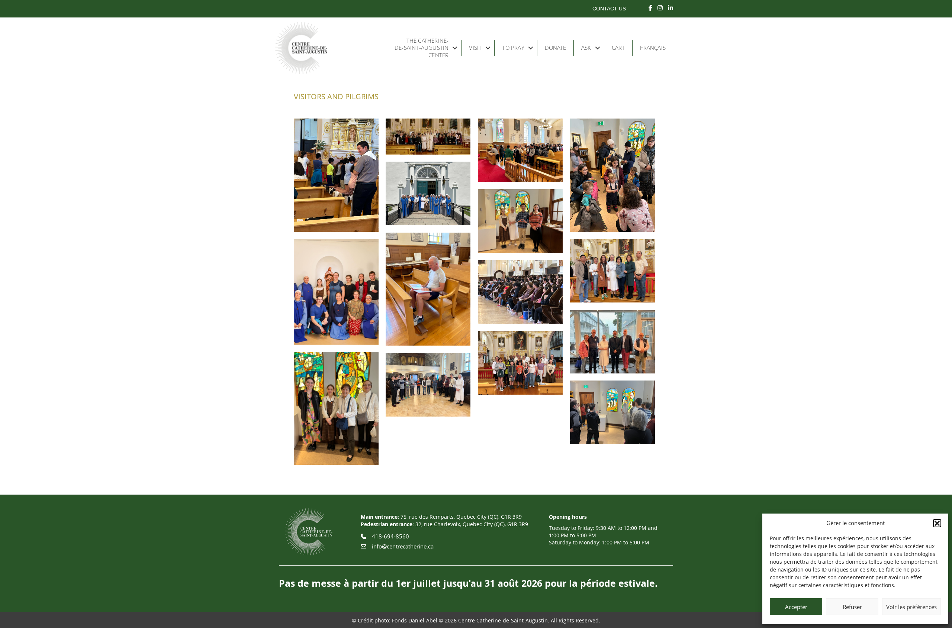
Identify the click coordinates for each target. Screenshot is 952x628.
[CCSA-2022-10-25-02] (428, 385)
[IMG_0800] (428, 289)
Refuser (852, 607)
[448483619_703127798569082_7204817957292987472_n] (336, 292)
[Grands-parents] (520, 363)
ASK (586, 47)
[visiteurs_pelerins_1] (428, 137)
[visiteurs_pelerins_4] (612, 175)
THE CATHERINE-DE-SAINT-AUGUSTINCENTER (421, 48)
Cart (618, 47)
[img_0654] (336, 175)
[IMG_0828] (612, 270)
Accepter (796, 607)
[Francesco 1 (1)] (520, 221)
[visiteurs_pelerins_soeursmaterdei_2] (428, 193)
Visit (475, 47)
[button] (937, 523)
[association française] (612, 341)
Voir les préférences (911, 607)
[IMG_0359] (336, 408)
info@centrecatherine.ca (403, 546)
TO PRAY (513, 47)
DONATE (555, 47)
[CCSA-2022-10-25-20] (612, 412)
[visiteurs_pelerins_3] (520, 150)
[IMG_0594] (520, 292)
